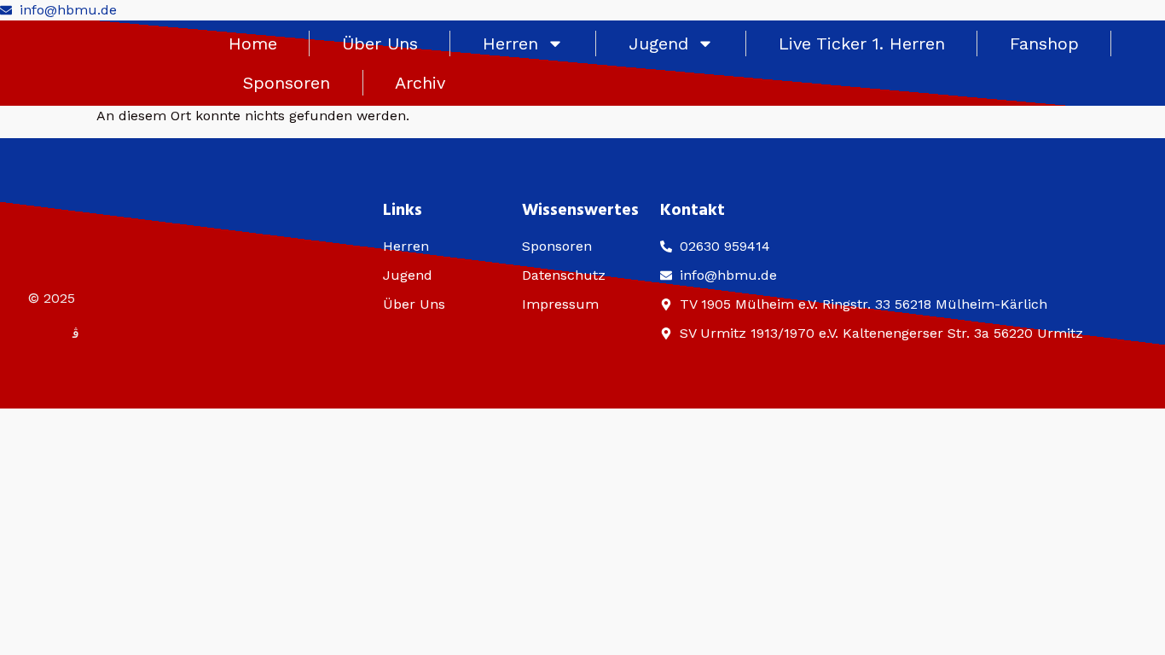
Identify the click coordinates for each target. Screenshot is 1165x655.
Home (253, 43)
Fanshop (1044, 43)
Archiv (420, 82)
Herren (510, 43)
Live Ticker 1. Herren (862, 43)
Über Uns (380, 43)
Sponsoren (286, 82)
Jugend (658, 43)
